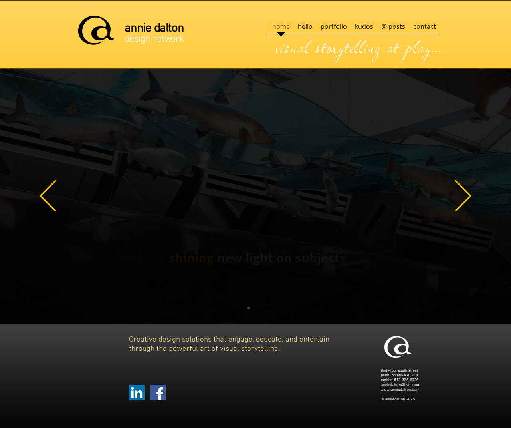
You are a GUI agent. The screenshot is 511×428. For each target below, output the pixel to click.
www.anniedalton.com (400, 390)
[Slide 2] (248, 308)
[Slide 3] (255, 308)
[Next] (463, 196)
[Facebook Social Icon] (158, 392)
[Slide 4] (262, 308)
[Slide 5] (270, 308)
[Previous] (48, 196)
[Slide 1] (241, 308)
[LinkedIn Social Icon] (137, 392)
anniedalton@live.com (400, 385)
